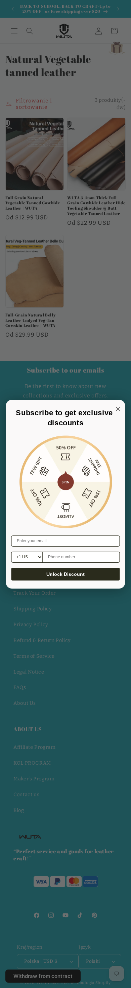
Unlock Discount (65, 574)
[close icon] (117, 408)
